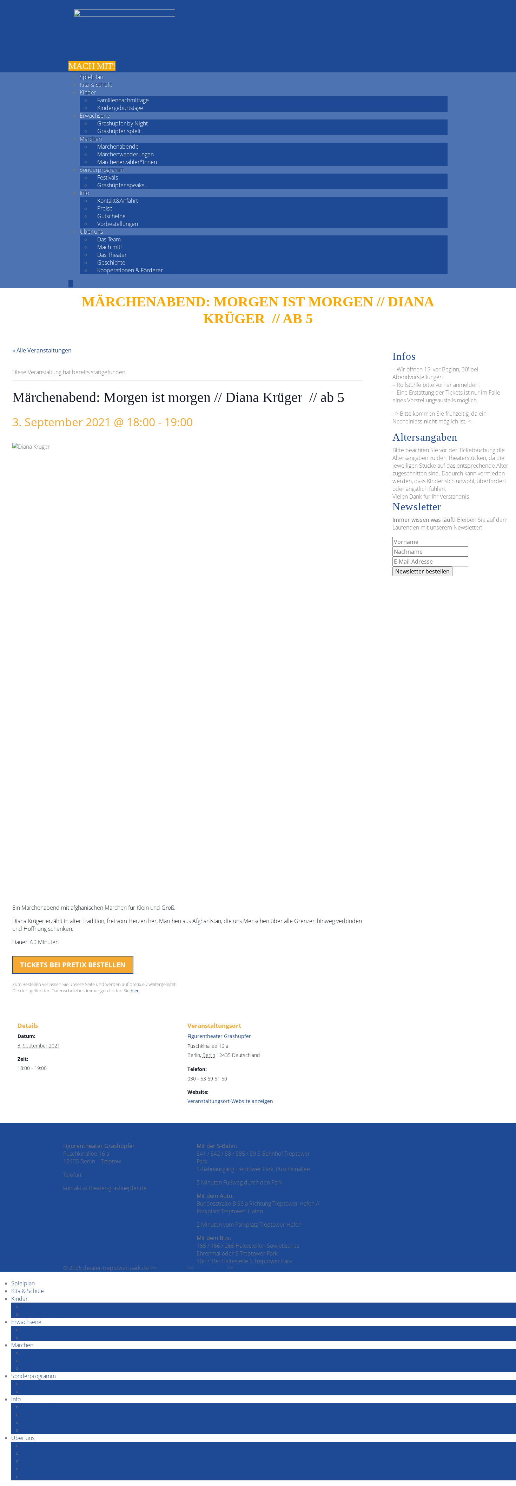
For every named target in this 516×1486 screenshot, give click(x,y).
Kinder (88, 92)
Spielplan (91, 77)
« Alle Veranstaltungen (42, 350)
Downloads (249, 1268)
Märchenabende (118, 146)
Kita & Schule (96, 85)
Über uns (91, 231)
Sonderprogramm (102, 170)
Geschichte (111, 262)
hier (135, 990)
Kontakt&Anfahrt (117, 201)
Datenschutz (210, 1268)
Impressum (172, 1268)
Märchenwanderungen (125, 154)
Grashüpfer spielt (119, 131)
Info (84, 193)
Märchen (91, 139)
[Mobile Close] (2, 1275)
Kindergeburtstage (120, 108)
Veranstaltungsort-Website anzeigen (230, 1101)
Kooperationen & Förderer (130, 270)
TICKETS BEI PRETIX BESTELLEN (73, 964)
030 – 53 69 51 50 (106, 1175)
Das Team (109, 239)
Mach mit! (109, 247)
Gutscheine (111, 216)
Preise (105, 208)
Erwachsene (95, 115)
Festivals (107, 177)
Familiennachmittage (123, 100)
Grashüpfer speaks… (122, 185)
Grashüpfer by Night (122, 123)
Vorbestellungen (117, 224)
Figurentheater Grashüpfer (219, 1036)
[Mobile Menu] (70, 283)
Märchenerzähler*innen (127, 162)
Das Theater (112, 255)
